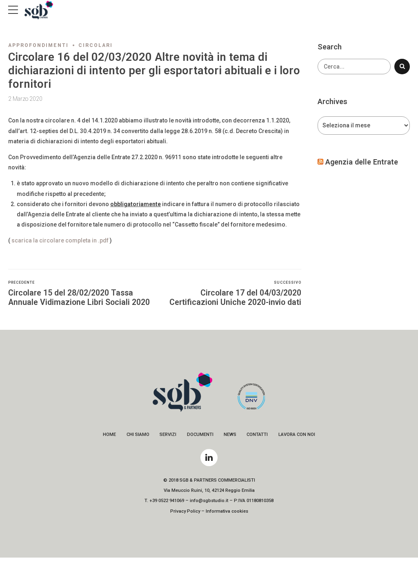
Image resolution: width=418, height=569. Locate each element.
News (230, 434)
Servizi (168, 434)
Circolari (95, 45)
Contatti (257, 434)
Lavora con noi (296, 434)
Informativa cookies (227, 511)
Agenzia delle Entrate (361, 162)
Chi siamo (138, 434)
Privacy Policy (185, 511)
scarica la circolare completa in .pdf (60, 240)
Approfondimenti (38, 45)
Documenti (200, 434)
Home (109, 434)
